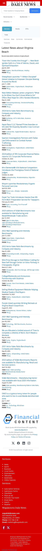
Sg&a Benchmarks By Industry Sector (13, 372)
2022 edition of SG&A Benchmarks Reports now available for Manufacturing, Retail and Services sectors (19, 362)
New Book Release (17, 70)
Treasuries (7, 43)
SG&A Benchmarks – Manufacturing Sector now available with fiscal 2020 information (19, 379)
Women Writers (21, 311)
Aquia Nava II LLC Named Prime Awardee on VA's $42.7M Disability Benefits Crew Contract (20, 125)
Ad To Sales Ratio (18, 118)
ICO (9, 403)
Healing (26, 70)
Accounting (13, 204)
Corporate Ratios (11, 161)
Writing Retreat (10, 311)
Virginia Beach (19, 87)
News (12, 39)
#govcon (32, 132)
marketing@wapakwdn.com (18, 522)
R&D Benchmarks (19, 324)
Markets (7, 29)
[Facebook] (18, 443)
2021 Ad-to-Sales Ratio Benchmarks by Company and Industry (18, 347)
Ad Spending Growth (12, 254)
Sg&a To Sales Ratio (12, 221)
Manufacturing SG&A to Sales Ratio (28, 385)
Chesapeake (10, 270)
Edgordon (32, 177)
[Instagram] (29, 443)
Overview (6, 39)
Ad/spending (24, 254)
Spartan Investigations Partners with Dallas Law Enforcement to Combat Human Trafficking (20, 140)
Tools (6, 35)
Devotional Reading (27, 103)
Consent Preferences (9, 550)
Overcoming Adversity (13, 103)
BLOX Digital (20, 545)
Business (28, 118)
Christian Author (7, 105)
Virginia (8, 70)
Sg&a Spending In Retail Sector (11, 225)
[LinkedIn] (23, 443)
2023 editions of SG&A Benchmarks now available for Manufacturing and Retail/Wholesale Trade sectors (18, 213)
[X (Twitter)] (13, 443)
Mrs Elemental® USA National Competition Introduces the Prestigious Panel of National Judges (20, 170)
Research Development (9, 240)
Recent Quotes (7, 17)
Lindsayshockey (11, 177)
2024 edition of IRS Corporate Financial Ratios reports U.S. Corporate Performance (20, 155)
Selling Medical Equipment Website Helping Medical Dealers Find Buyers (20, 290)
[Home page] (23, 3)
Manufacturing (6, 387)
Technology (9, 324)
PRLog (8, 72)
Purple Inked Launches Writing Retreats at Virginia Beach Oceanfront (19, 304)
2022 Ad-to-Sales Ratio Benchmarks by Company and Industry (18, 247)
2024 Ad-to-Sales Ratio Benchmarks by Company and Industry (18, 112)
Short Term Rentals (18, 283)
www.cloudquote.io (21, 430)
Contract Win (10, 132)
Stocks (17, 29)
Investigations (10, 148)
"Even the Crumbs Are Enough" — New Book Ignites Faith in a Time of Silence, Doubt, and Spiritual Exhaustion (20, 63)
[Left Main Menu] (4, 3)
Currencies (19, 39)
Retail (7, 370)
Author (29, 311)
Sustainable (24, 191)
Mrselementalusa (22, 177)
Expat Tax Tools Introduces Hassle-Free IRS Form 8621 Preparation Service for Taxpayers (20, 198)
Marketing (9, 118)
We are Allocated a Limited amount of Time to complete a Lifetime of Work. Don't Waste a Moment (20, 333)
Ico (7, 405)
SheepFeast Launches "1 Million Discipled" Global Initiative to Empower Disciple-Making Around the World (20, 79)
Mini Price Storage (20, 270)
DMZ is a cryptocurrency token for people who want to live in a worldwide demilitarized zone (20, 396)
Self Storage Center (33, 270)
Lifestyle (17, 191)
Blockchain (20, 405)
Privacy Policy (21, 540)
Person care (10, 191)
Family (8, 340)
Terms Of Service (24, 437)
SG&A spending (15, 370)
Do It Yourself (22, 204)
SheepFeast (28, 87)
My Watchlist (23, 17)
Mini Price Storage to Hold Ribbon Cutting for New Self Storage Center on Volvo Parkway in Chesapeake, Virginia (20, 262)
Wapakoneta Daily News (25, 537)
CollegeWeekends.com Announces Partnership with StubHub (16, 277)
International (28, 39)
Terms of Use (13, 540)
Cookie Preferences (23, 542)
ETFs (27, 29)
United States (10, 87)
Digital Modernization (22, 132)
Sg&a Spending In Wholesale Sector (13, 223)
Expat (7, 204)
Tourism (8, 283)
